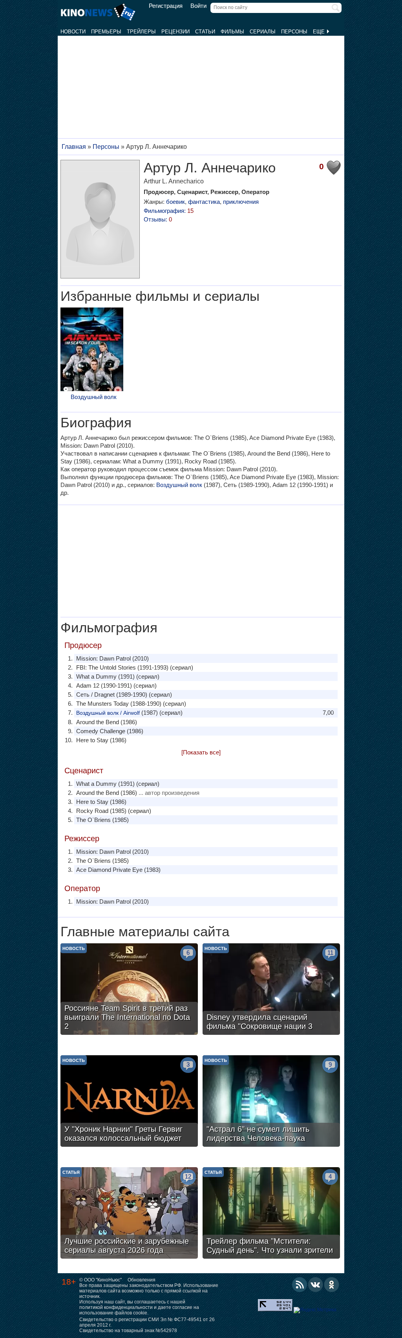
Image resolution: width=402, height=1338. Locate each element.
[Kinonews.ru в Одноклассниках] (331, 1284)
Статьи (205, 32)
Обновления (141, 1280)
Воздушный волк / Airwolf (108, 713)
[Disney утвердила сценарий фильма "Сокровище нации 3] (271, 990)
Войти (198, 6)
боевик (175, 201)
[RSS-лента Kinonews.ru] (299, 1284)
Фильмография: (169, 210)
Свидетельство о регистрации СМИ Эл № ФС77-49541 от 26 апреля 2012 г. (147, 1322)
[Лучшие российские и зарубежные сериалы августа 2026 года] (129, 1214)
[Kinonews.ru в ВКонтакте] (315, 1284)
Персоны (294, 32)
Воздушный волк (94, 397)
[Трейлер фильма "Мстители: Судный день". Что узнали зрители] (271, 1214)
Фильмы (232, 32)
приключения (241, 201)
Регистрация (166, 6)
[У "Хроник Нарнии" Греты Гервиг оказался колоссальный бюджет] (129, 1102)
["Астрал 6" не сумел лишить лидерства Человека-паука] (271, 1102)
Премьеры (106, 32)
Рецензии (175, 32)
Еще (319, 32)
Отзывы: (158, 219)
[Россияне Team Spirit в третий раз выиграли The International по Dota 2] (129, 990)
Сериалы (263, 32)
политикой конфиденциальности (116, 1307)
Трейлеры (141, 32)
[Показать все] (201, 752)
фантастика (204, 201)
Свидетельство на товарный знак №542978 (128, 1330)
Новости (73, 32)
